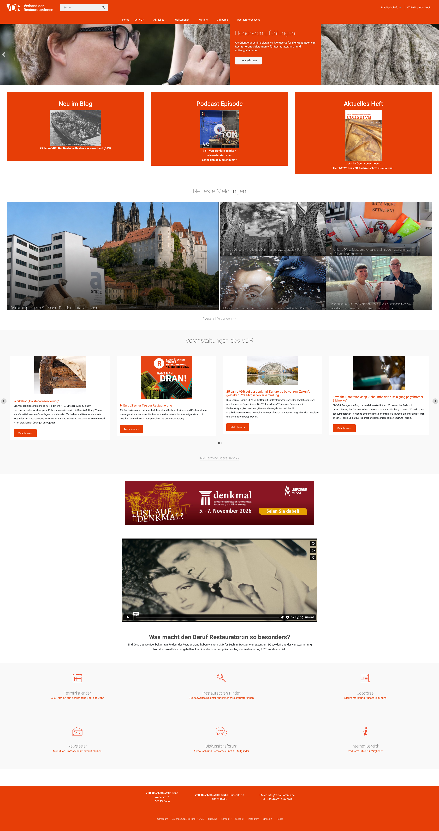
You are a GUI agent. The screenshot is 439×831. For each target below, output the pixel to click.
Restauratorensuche (248, 19)
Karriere (203, 19)
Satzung (212, 818)
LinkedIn (267, 818)
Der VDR (139, 19)
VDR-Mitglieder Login (419, 7)
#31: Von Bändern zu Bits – (219, 150)
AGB (201, 818)
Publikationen (181, 19)
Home (125, 19)
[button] (248, 60)
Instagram (253, 818)
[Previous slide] (4, 401)
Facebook (239, 818)
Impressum (162, 818)
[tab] (219, 443)
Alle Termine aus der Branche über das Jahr (77, 698)
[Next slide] (435, 401)
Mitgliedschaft (389, 7)
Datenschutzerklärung (183, 818)
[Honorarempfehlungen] (219, 54)
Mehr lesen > (25, 429)
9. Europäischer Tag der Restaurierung (40, 405)
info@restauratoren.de (281, 795)
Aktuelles (158, 19)
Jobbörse (222, 19)
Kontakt (225, 818)
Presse (279, 818)
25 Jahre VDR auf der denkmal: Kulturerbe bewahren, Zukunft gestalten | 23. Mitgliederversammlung (161, 393)
